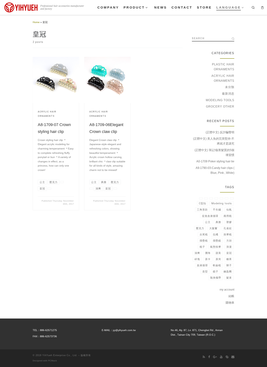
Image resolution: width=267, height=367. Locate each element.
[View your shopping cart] (262, 7)
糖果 (229, 259)
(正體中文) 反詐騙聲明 (220, 132)
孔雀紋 (228, 228)
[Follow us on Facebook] (209, 356)
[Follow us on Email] (232, 356)
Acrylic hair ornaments (222, 78)
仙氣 (229, 209)
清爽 (197, 253)
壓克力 (200, 228)
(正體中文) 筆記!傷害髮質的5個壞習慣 (214, 153)
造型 (205, 271)
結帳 (231, 296)
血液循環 (202, 265)
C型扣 (202, 203)
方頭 (229, 240)
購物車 (230, 302)
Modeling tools (220, 100)
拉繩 (215, 234)
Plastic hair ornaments (223, 67)
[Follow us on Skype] (227, 356)
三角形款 (202, 209)
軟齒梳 (217, 265)
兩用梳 (228, 215)
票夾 (218, 259)
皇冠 (229, 253)
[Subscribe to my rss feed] (204, 356)
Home (36, 22)
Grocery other (220, 106)
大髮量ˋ (213, 228)
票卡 (208, 259)
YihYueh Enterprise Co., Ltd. (59, 355)
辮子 (229, 265)
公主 (208, 222)
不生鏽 (217, 209)
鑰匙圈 (228, 271)
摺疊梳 (204, 240)
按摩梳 (228, 234)
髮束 (229, 277)
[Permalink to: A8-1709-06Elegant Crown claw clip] (107, 80)
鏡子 (215, 271)
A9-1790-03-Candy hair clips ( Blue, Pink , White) (215, 170)
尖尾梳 (204, 234)
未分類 (229, 87)
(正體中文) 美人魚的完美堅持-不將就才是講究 (213, 141)
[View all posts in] (62, 182)
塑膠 (229, 222)
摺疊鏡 (217, 240)
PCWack (52, 361)
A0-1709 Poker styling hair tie (215, 161)
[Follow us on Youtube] (221, 356)
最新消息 (228, 93)
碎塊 (197, 259)
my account (227, 289)
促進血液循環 (210, 215)
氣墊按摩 (215, 246)
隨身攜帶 (215, 277)
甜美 (218, 253)
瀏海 (208, 253)
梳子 (202, 246)
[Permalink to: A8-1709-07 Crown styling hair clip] (56, 80)
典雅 (218, 222)
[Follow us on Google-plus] (215, 356)
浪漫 (229, 246)
